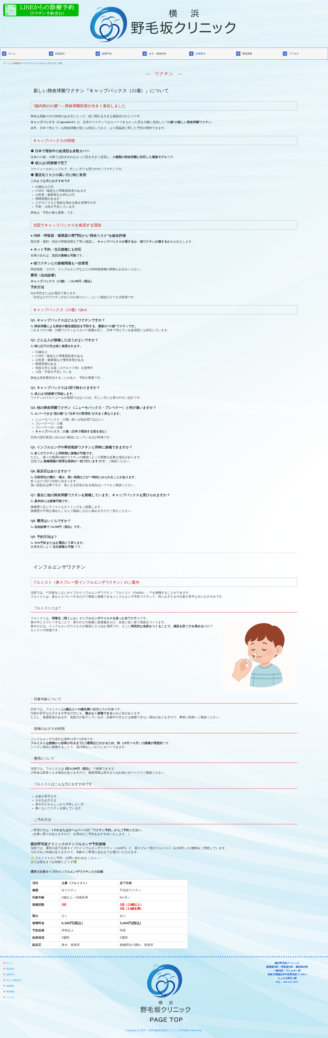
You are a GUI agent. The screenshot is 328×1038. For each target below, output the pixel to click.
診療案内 (200, 53)
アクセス (294, 53)
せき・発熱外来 (157, 53)
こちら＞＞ (95, 858)
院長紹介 (60, 53)
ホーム (12, 53)
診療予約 (107, 53)
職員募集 (247, 53)
